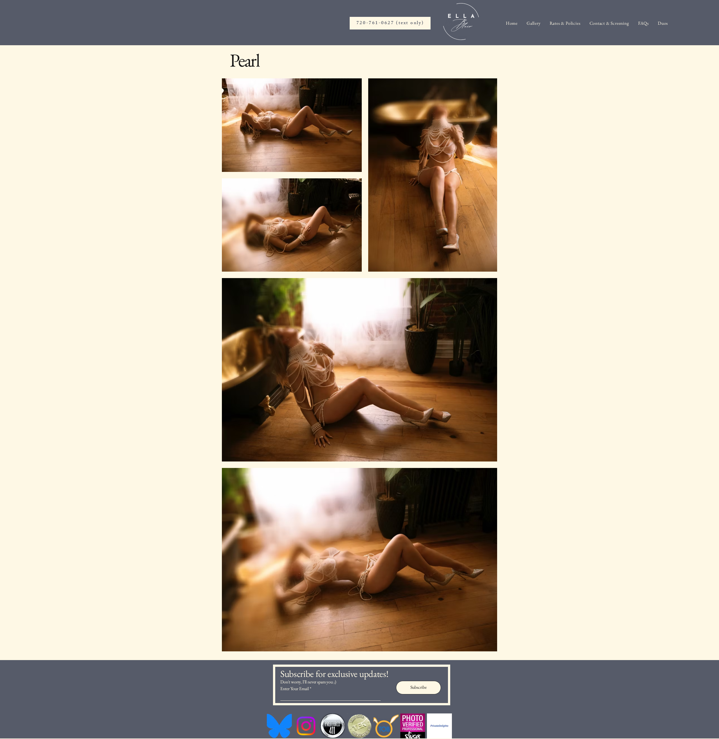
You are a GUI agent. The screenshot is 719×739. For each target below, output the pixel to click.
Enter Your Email (294, 688)
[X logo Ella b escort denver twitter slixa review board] (412, 725)
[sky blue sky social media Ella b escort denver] (279, 725)
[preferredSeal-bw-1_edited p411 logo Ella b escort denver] (332, 725)
